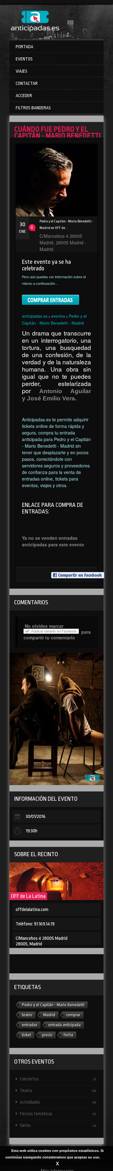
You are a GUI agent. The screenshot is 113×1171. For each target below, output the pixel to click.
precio (47, 1035)
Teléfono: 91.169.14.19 (35, 924)
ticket (26, 1035)
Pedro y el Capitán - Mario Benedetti (53, 1004)
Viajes (21, 71)
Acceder (24, 95)
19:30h (31, 831)
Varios (58, 1125)
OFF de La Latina (28, 896)
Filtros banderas (33, 107)
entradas (29, 1025)
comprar (73, 1014)
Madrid (49, 1014)
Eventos (24, 58)
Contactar (27, 83)
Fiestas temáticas (58, 1113)
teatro (27, 1014)
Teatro (58, 1090)
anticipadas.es (34, 316)
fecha (68, 1035)
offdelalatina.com (32, 909)
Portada (24, 46)
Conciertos (58, 1078)
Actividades (58, 1102)
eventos (58, 316)
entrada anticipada (64, 1025)
